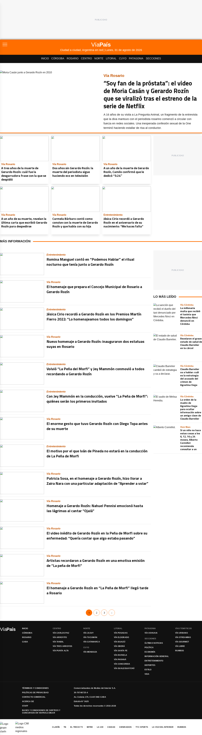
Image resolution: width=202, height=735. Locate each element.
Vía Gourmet (182, 642)
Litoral (111, 58)
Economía (150, 652)
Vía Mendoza (90, 652)
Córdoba (57, 58)
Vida (147, 674)
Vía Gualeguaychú (124, 668)
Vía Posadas (121, 633)
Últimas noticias (154, 643)
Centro (86, 58)
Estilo (148, 670)
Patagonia (136, 58)
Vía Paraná (120, 659)
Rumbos (179, 651)
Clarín (56, 727)
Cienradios (125, 727)
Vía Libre (180, 646)
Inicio (45, 58)
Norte (98, 58)
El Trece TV (76, 727)
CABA (25, 642)
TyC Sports (142, 727)
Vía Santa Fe (121, 651)
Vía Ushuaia (151, 633)
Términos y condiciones (35, 688)
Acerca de (28, 701)
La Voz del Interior (162, 727)
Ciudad (111, 727)
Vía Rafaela (120, 655)
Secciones (153, 58)
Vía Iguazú (119, 642)
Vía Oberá (119, 646)
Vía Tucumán (90, 637)
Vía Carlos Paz (61, 633)
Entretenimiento (154, 661)
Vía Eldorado (121, 637)
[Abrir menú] (31, 44)
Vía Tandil (58, 642)
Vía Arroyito (60, 637)
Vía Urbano (181, 633)
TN (65, 727)
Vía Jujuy (88, 633)
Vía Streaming (183, 637)
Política (149, 647)
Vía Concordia (122, 664)
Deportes (150, 665)
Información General (157, 656)
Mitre (90, 727)
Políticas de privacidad (35, 692)
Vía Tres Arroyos (62, 646)
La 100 (100, 727)
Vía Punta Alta (61, 651)
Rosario (72, 58)
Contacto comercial (33, 697)
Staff (25, 706)
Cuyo (122, 58)
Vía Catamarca (91, 642)
